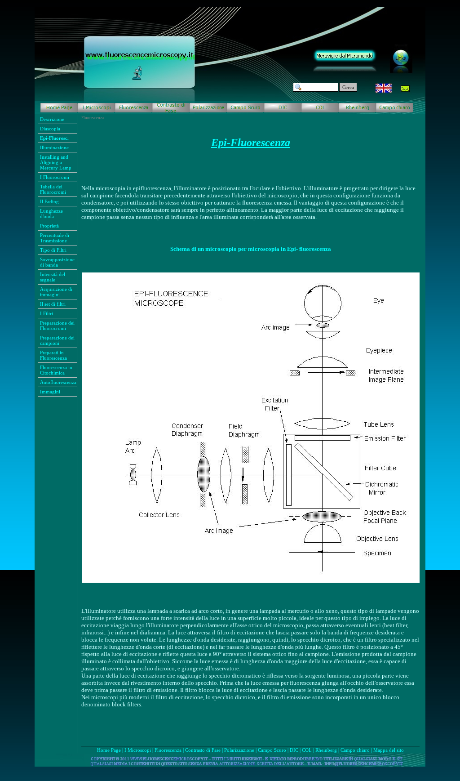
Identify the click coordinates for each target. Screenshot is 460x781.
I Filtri (46, 313)
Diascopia (50, 128)
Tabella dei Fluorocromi (53, 189)
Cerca (348, 87)
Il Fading (49, 201)
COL (307, 750)
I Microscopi (137, 750)
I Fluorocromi (54, 177)
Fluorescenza (168, 750)
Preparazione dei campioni (57, 340)
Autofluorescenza (58, 382)
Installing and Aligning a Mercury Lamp (55, 162)
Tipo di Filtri (53, 250)
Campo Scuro (272, 750)
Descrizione (52, 119)
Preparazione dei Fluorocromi (57, 325)
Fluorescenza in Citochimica (56, 370)
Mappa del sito (388, 750)
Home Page (109, 750)
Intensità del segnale (52, 277)
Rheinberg (326, 750)
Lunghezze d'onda (51, 213)
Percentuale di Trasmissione (54, 237)
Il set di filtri (53, 304)
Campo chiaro (355, 750)
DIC (294, 750)
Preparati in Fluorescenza (53, 355)
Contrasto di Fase (203, 750)
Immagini (50, 391)
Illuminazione (54, 147)
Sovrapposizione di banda (57, 262)
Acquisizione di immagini (56, 291)
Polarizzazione (239, 750)
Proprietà (49, 225)
